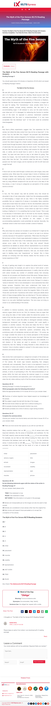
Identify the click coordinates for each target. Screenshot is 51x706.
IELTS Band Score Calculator (23, 697)
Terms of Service (38, 697)
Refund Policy (38, 696)
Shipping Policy (45, 695)
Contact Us (27, 695)
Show (12, 66)
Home (18, 695)
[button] (25, 9)
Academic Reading (15, 22)
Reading (22, 22)
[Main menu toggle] (22, 9)
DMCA (31, 695)
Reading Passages (28, 22)
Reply (45, 636)
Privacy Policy (38, 695)
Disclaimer (19, 696)
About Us (22, 695)
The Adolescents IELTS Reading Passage (23, 584)
